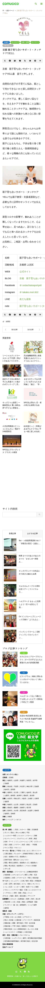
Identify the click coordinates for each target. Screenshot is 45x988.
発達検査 (7, 875)
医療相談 (21, 899)
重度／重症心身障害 (11, 863)
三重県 (22, 792)
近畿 (4, 798)
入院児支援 (28, 932)
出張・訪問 (25, 42)
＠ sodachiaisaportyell (31, 285)
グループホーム (24, 935)
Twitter (20, 971)
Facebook (25, 971)
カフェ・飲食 (26, 884)
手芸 (28, 832)
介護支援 (18, 920)
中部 (4, 792)
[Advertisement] (22, 481)
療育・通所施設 (7, 872)
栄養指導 (23, 905)
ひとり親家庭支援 (20, 929)
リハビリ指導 (32, 905)
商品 (24, 893)
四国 (4, 807)
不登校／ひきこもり (23, 851)
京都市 (6, 42)
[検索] (35, 4)
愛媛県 (16, 807)
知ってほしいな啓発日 (30, 976)
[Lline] (20, 61)
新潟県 (32, 795)
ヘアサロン (8, 893)
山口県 (16, 804)
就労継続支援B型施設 (11, 941)
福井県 (28, 792)
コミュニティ (14, 881)
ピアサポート (27, 917)
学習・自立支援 (30, 923)
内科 (32, 899)
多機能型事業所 (32, 872)
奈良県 (9, 798)
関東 (4, 786)
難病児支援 (8, 929)
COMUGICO (17, 984)
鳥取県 (22, 804)
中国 (4, 804)
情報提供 (38, 881)
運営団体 (10, 976)
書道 (10, 845)
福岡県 (6, 813)
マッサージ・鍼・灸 (11, 905)
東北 (4, 780)
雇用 (24, 938)
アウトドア (31, 896)
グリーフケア (27, 920)
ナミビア (10, 820)
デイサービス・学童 (24, 878)
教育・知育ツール (28, 887)
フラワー (17, 845)
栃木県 (6, 789)
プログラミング (22, 838)
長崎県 (36, 810)
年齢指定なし (8, 45)
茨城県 (36, 786)
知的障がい (20, 866)
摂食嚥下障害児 (28, 854)
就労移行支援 (25, 941)
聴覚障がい (34, 863)
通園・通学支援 (17, 923)
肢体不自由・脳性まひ (11, 860)
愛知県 (26, 795)
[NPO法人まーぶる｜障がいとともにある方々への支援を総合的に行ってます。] (32, 330)
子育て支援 (16, 926)
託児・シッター (14, 887)
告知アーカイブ (7, 947)
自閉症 (8, 321)
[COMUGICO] (10, 4)
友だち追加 (25, 299)
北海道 (4, 777)
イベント (5, 896)
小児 (13, 902)
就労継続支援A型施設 (35, 938)
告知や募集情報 (7, 944)
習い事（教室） (7, 829)
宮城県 (6, 783)
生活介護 (35, 941)
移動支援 (7, 923)
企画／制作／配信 (27, 881)
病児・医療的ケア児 (11, 857)
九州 (4, 810)
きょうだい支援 (33, 929)
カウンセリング (17, 875)
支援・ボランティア (9, 914)
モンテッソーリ (9, 838)
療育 (26, 875)
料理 (30, 838)
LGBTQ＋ (21, 914)
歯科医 (6, 908)
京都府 (30, 798)
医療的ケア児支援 (28, 926)
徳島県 (22, 807)
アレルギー (17, 854)
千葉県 (16, 786)
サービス (5, 881)
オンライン (35, 42)
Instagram (16, 971)
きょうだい (25, 860)
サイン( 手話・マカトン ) (12, 848)
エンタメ (21, 835)
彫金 (12, 832)
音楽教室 (35, 829)
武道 (16, 829)
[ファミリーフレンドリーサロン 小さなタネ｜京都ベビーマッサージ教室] (12, 330)
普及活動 (23, 896)
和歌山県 (17, 798)
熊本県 (9, 810)
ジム (5, 887)
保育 (13, 878)
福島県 (9, 780)
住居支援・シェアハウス (12, 938)
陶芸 (35, 838)
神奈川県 (29, 786)
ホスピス (13, 899)
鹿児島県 (23, 810)
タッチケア (15, 42)
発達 (18, 902)
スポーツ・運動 (25, 829)
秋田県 (28, 780)
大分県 (16, 810)
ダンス (6, 832)
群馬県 (13, 789)
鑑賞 (37, 887)
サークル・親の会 (8, 851)
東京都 (9, 786)
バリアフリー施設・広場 (19, 890)
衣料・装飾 (17, 893)
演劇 (35, 835)
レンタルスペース (35, 890)
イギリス (18, 820)
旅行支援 (17, 884)
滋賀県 (6, 801)
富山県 (35, 792)
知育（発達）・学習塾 (29, 845)
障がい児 (39, 854)
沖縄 (4, 817)
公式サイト (25, 271)
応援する (18, 976)
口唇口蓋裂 (8, 854)
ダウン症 (7, 869)
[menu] (41, 4)
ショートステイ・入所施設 (13, 932)
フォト (30, 893)
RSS (29, 971)
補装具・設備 (7, 911)
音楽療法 (7, 878)
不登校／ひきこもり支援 (12, 917)
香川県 (28, 807)
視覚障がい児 (24, 863)
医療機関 (5, 899)
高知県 (9, 807)
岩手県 (35, 780)
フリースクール (20, 872)
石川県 (16, 792)
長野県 (9, 792)
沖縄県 (9, 817)
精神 (27, 899)
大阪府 (24, 798)
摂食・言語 (33, 875)
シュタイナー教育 (10, 835)
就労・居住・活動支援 (10, 935)
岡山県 (28, 804)
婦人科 (38, 899)
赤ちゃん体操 (20, 832)
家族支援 (7, 926)
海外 (4, 820)
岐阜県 (19, 795)
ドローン (29, 835)
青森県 (22, 780)
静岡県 (13, 795)
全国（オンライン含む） (10, 774)
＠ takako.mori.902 (29, 292)
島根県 (9, 804)
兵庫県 (36, 798)
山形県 (16, 780)
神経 (23, 902)
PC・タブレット (36, 842)
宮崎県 (13, 813)
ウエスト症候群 (31, 866)
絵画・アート (8, 842)
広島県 (35, 804)
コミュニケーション (22, 842)
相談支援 (37, 920)
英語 (5, 845)
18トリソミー (36, 851)
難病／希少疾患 (9, 866)
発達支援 (35, 878)
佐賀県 (30, 810)
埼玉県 (22, 786)
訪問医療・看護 (32, 902)
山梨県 (6, 795)
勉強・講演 (14, 896)
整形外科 (7, 902)
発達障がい (23, 857)
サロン (6, 890)
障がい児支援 (8, 920)
